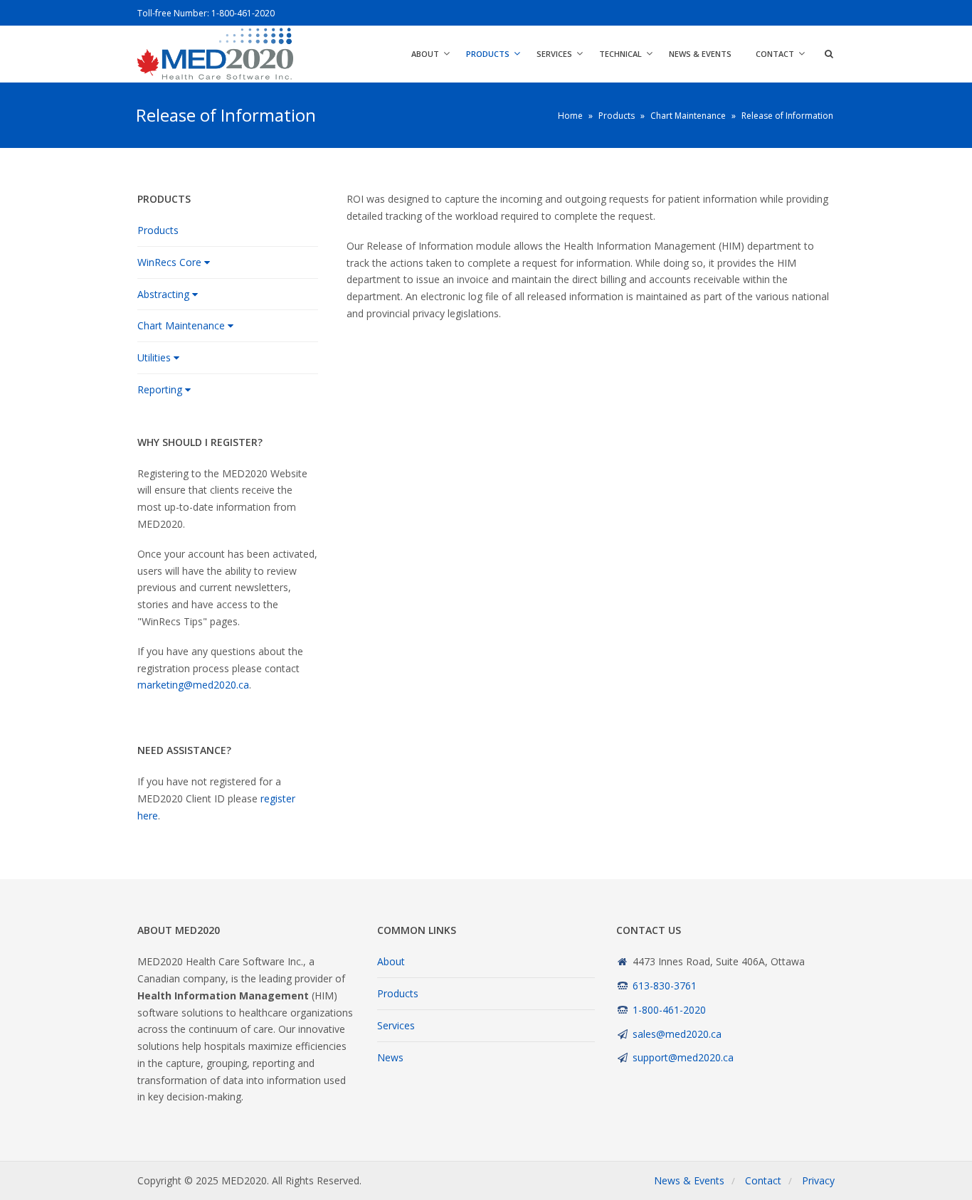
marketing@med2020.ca (193, 684)
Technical (620, 53)
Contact (775, 53)
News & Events (700, 53)
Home (570, 116)
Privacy (818, 1180)
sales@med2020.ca (677, 1034)
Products (487, 53)
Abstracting (163, 294)
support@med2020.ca (683, 1057)
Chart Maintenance (181, 325)
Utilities (154, 357)
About (425, 53)
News (390, 1057)
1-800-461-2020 (243, 13)
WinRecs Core (169, 262)
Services (554, 53)
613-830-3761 (665, 985)
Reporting (159, 389)
